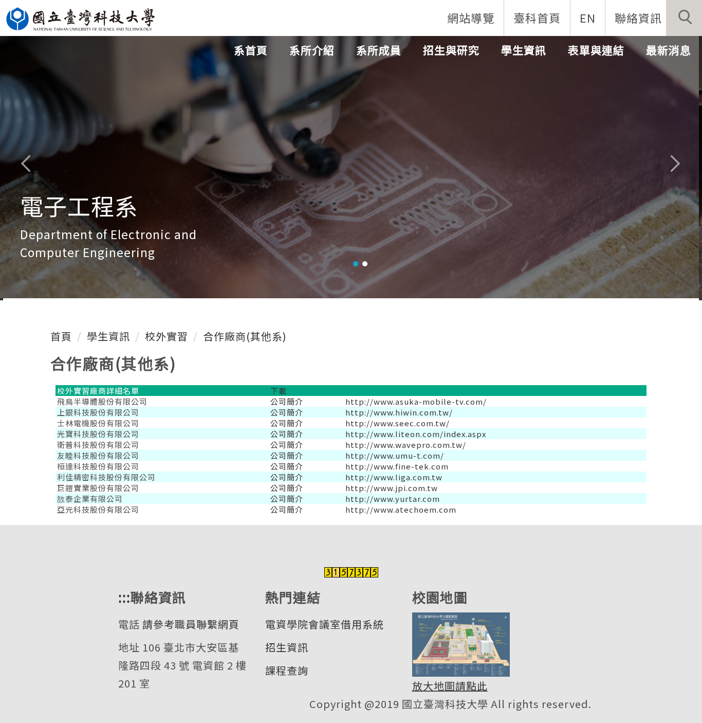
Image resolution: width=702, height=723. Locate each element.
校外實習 (166, 336)
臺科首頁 (537, 17)
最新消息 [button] (668, 50)
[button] (684, 18)
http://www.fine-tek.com (397, 466)
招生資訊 (286, 647)
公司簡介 (286, 401)
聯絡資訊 (638, 17)
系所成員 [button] (378, 50)
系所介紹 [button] (312, 50)
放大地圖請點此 (450, 685)
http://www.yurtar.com (392, 498)
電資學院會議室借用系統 (324, 624)
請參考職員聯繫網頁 (190, 624)
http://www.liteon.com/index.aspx (415, 433)
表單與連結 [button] (596, 50)
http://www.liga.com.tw (393, 477)
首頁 (61, 336)
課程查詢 (286, 670)
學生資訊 (108, 336)
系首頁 (251, 50)
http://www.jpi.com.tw (391, 487)
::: (124, 596)
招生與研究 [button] (451, 50)
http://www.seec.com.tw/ (397, 423)
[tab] (355, 263)
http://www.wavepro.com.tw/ (405, 444)
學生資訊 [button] (523, 50)
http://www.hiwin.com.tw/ (399, 412)
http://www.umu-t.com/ (394, 455)
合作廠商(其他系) (245, 336)
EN (588, 17)
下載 (278, 390)
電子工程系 (79, 205)
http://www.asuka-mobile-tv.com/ (416, 401)
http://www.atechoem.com (400, 509)
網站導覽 (470, 17)
